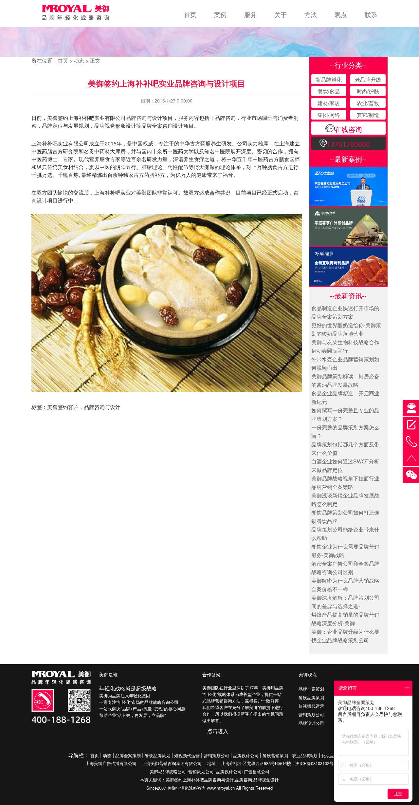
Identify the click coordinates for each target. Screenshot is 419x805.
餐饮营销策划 (275, 755)
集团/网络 (329, 115)
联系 (371, 14)
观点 (341, 14)
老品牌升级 (368, 79)
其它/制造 (368, 115)
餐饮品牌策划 (311, 697)
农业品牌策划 (305, 755)
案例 (220, 14)
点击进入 (217, 731)
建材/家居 (329, 103)
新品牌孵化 (329, 79)
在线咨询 (348, 129)
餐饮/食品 (329, 91)
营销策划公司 (311, 714)
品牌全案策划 (311, 689)
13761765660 (348, 144)
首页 (190, 14)
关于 (280, 14)
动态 (79, 60)
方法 (310, 14)
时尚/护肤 (368, 91)
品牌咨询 (136, 118)
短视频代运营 (311, 706)
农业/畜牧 (368, 103)
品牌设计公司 (311, 723)
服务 (250, 14)
